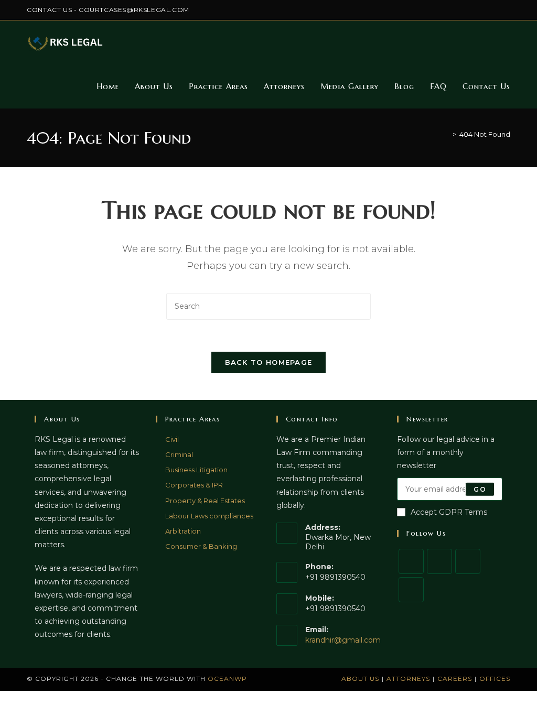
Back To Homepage (269, 362)
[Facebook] (439, 561)
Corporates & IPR (194, 485)
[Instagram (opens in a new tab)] (471, 10)
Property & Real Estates (205, 500)
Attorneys (408, 678)
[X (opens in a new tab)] (447, 10)
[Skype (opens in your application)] (495, 10)
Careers (454, 678)
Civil (172, 439)
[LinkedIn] (411, 589)
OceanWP (227, 678)
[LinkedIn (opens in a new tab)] (483, 10)
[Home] (446, 134)
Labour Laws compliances (209, 516)
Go (480, 489)
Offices (494, 678)
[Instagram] (467, 561)
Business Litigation (196, 469)
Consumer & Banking (201, 546)
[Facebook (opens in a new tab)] (459, 10)
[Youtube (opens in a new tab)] (505, 10)
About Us (360, 678)
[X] (411, 561)
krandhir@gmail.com (343, 640)
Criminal (179, 454)
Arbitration (183, 531)
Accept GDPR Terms (449, 512)
